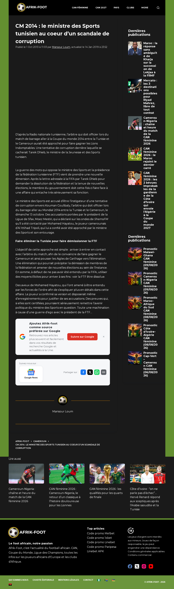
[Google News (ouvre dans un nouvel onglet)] (31, 374)
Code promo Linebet (101, 542)
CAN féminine (80, 7)
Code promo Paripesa (101, 546)
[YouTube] (151, 566)
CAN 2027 (100, 7)
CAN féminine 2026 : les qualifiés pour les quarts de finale (106, 493)
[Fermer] (103, 336)
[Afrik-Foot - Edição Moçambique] (113, 580)
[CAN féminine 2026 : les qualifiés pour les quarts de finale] (107, 474)
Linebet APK (95, 551)
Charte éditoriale (43, 580)
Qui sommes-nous (18, 580)
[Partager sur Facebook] (83, 372)
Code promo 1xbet (99, 537)
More (144, 7)
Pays (116, 7)
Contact (88, 580)
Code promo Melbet (101, 533)
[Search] (158, 7)
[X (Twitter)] (137, 566)
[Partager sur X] (90, 372)
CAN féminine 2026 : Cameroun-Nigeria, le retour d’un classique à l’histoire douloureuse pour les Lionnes (64, 497)
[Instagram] (144, 566)
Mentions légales (68, 580)
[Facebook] (130, 566)
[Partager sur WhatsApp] (97, 372)
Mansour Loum (61, 47)
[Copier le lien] (103, 372)
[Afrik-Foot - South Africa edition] (106, 580)
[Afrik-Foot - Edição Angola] (10, 585)
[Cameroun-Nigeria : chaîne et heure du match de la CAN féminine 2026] (26, 474)
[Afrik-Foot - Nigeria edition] (99, 580)
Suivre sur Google (82, 336)
